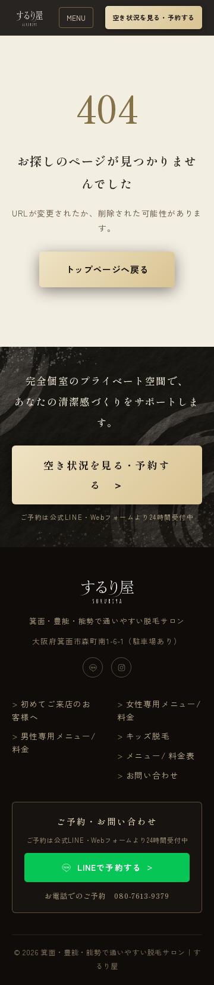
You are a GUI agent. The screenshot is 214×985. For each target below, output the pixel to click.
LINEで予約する (115, 867)
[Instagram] (121, 667)
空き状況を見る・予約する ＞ (106, 474)
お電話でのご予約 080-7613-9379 (107, 895)
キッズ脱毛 (148, 736)
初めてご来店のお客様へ (51, 710)
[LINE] (93, 667)
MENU (76, 17)
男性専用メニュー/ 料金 (54, 742)
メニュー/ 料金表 (160, 755)
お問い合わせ (152, 775)
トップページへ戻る (107, 269)
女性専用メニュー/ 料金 (159, 710)
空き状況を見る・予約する (153, 17)
